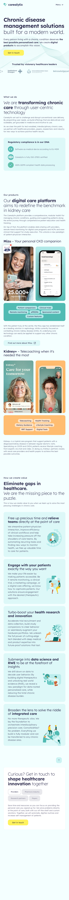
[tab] (14, 792)
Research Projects (10, 858)
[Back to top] (59, 760)
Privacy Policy (38, 858)
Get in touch (14, 53)
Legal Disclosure (24, 858)
